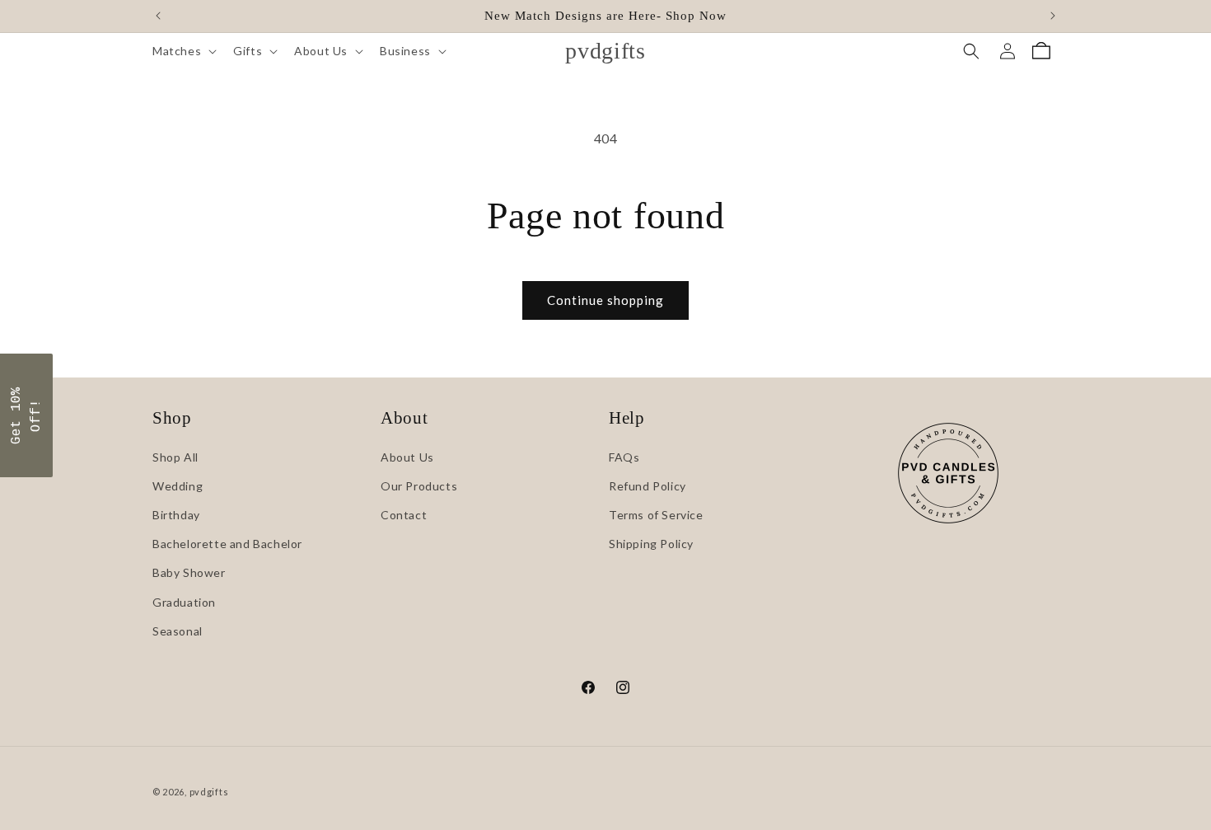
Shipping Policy (651, 544)
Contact (404, 515)
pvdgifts (209, 791)
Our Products (419, 486)
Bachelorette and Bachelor (227, 544)
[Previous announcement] (158, 15)
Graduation (184, 602)
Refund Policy (647, 486)
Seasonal (177, 631)
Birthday (176, 515)
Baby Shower (189, 572)
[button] (183, 51)
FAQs (624, 457)
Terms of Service (656, 515)
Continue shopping (605, 300)
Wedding (177, 486)
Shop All (175, 457)
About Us (407, 457)
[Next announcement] (1053, 15)
